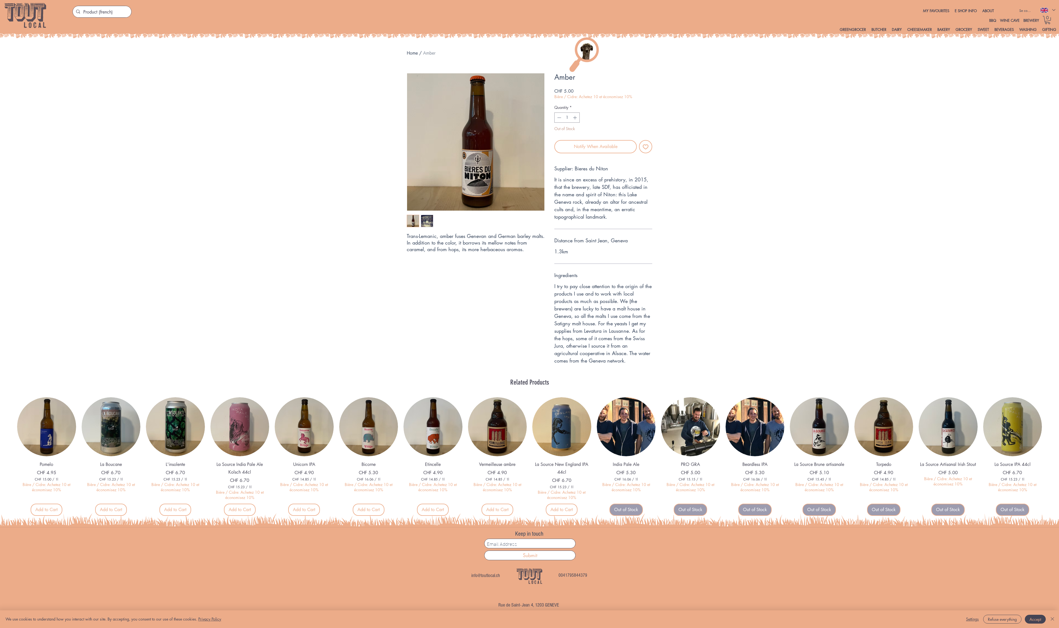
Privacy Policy (209, 619)
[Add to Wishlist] (645, 146)
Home (412, 53)
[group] (529, 456)
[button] (966, 10)
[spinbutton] (567, 117)
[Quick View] (46, 426)
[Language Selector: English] (1047, 10)
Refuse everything (1002, 619)
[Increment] (575, 117)
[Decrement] (558, 117)
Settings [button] (972, 619)
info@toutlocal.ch (485, 575)
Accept (1035, 619)
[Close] (1052, 619)
